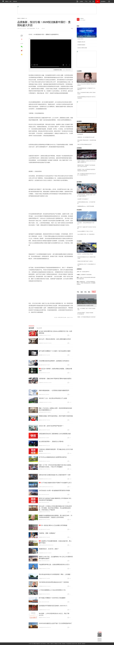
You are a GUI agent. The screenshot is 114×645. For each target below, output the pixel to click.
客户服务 (59, 643)
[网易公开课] (81, 1)
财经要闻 (79, 121)
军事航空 (94, 292)
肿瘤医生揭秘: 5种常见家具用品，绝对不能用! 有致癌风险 (56, 416)
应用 (10, 1)
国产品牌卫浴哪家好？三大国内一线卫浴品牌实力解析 (55, 351)
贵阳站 (47, 34)
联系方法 (52, 643)
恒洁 (37, 34)
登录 (97, 1)
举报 (72, 28)
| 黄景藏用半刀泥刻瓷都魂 (84, 274)
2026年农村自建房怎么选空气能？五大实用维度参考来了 (55, 623)
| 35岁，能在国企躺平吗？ (83, 271)
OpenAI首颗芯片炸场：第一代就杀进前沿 (85, 234)
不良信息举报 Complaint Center (71, 643)
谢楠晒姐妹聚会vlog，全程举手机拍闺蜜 (85, 206)
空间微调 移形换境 (81, 44)
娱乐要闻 (79, 182)
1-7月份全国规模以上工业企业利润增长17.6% (52, 590)
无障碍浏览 (15, 1)
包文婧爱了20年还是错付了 (83, 199)
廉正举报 (79, 643)
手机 (78, 292)
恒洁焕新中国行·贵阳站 (58, 69)
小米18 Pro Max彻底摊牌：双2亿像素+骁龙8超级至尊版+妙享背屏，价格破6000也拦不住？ (86, 311)
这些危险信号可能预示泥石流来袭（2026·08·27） (53, 605)
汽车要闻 (79, 241)
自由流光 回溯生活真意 (82, 47)
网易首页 (7, 1)
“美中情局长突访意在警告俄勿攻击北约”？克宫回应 (54, 582)
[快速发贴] (22, 36)
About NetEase (43, 643)
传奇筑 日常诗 (80, 38)
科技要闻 (79, 209)
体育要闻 (79, 148)
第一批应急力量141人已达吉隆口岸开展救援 (54, 525)
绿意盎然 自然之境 (81, 41)
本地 (85, 292)
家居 (78, 26)
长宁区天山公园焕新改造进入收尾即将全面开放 (53, 457)
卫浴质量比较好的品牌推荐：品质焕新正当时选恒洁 (54, 361)
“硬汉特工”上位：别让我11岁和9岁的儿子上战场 (53, 398)
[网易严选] (86, 1)
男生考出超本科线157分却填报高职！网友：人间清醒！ (55, 574)
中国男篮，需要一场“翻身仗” (47, 533)
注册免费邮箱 (103, 1)
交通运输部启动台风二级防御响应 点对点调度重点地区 (55, 433)
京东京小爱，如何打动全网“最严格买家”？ (51, 426)
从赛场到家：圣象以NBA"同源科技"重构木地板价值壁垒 (55, 378)
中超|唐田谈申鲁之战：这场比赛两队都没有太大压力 (54, 564)
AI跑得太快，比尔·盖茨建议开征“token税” (86, 137)
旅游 (82, 292)
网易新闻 (82, 18)
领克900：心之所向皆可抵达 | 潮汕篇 (85, 253)
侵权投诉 (83, 643)
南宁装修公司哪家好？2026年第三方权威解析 (52, 598)
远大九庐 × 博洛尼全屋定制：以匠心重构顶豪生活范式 (55, 339)
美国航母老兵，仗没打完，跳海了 (49, 549)
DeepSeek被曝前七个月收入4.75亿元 (85, 231)
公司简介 (48, 643)
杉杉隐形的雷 (80, 134)
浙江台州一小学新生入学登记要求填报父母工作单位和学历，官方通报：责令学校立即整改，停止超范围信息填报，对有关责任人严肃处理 (55, 508)
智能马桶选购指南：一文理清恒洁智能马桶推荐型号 (54, 390)
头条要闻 (79, 71)
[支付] (90, 1)
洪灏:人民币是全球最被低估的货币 (84, 144)
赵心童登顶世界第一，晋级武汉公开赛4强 (51, 441)
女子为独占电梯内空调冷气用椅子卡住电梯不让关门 (56, 482)
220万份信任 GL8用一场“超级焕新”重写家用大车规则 (54, 490)
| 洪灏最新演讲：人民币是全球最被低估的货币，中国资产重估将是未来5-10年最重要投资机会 (86, 283)
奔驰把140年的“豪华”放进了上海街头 (85, 261)
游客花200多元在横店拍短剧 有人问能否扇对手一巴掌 (54, 475)
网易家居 (23, 18)
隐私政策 (63, 643)
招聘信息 (56, 643)
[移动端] (77, 1)
